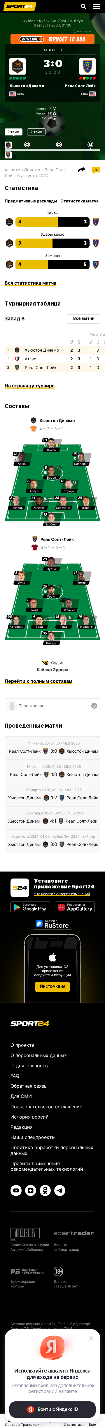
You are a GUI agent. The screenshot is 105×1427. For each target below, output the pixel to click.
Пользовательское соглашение (46, 1107)
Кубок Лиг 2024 (52, 21)
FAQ (14, 1076)
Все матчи (83, 319)
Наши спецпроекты (32, 1137)
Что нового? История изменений (62, 894)
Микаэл (41, 113)
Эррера (41, 108)
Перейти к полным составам (38, 681)
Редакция (21, 1127)
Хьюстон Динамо (26, 86)
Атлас (30, 358)
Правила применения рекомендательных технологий (46, 1166)
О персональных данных (38, 1055)
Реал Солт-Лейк (80, 86)
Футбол (28, 21)
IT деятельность (29, 1065)
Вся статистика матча (30, 283)
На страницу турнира (30, 386)
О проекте (22, 1045)
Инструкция (52, 987)
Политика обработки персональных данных (51, 1150)
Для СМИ (21, 1096)
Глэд (43, 118)
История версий (29, 1117)
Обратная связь (28, 1086)
